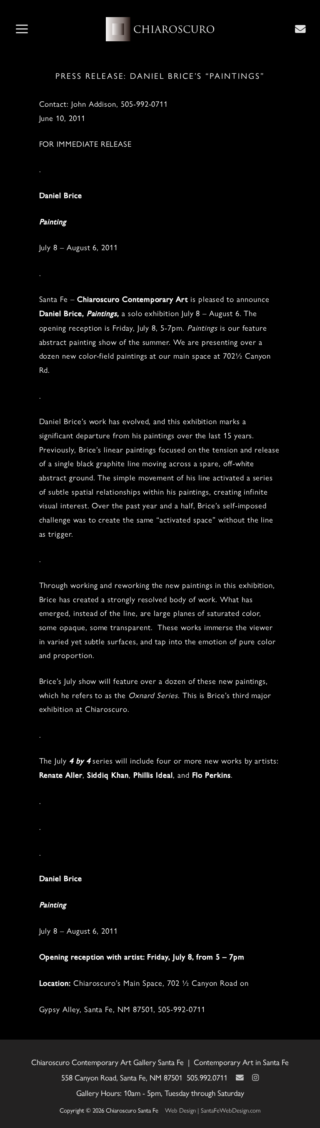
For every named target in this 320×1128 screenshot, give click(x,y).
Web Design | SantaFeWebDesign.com (213, 1109)
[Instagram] (255, 1077)
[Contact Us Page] (300, 29)
